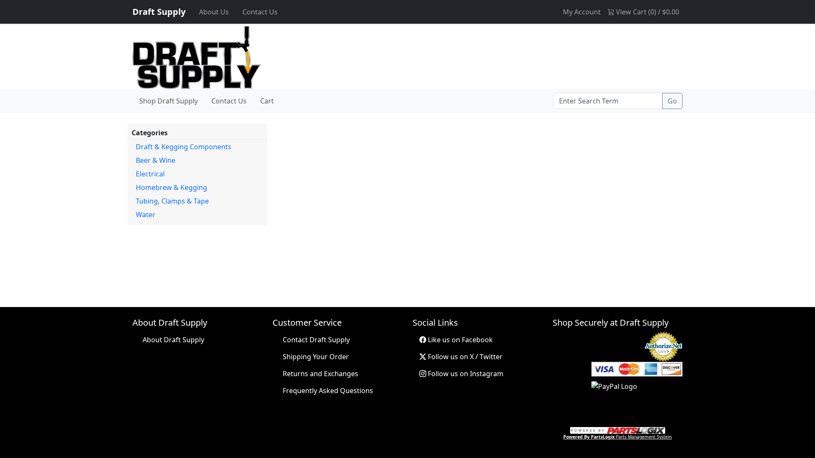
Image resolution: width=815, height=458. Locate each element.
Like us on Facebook (459, 339)
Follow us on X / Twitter (464, 356)
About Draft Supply (173, 339)
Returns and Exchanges (320, 373)
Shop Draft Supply (168, 101)
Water (145, 214)
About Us (214, 12)
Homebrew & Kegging (171, 187)
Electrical (150, 174)
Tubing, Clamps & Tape (172, 201)
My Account (582, 12)
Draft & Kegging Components (183, 146)
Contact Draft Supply (316, 339)
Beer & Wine (155, 160)
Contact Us (260, 12)
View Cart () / (646, 12)
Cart (267, 101)
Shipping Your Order (316, 356)
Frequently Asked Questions (328, 390)
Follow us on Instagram (464, 373)
